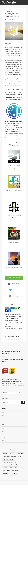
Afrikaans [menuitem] (5, 392)
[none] (11, 393)
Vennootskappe (13, 467)
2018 (3, 437)
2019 (3, 434)
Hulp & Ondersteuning (9, 459)
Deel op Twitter (15, 290)
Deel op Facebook (15, 283)
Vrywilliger (5, 473)
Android (11, 453)
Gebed (19, 456)
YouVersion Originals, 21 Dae (14, 168)
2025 (3, 415)
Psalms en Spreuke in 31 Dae (14, 267)
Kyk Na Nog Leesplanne (14, 277)
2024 (3, 418)
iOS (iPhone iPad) (7, 462)
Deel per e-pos (15, 296)
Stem (17, 465)
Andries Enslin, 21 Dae (14, 193)
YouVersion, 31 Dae (14, 270)
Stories (5, 467)
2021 (3, 428)
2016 (3, 444)
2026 (3, 412)
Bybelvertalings (19, 453)
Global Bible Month (18, 387)
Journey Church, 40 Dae (14, 220)
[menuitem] (7, 316)
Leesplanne (11, 336)
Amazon (5, 453)
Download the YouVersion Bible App (11, 381)
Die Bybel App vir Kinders (9, 456)
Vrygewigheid (6, 470)
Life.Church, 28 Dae (14, 245)
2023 (3, 421)
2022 (3, 425)
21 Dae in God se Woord (14, 165)
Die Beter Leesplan (14, 242)
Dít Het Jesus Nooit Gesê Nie (14, 190)
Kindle (15, 462)
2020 (3, 431)
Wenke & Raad (14, 473)
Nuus (17, 336)
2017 (3, 441)
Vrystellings (15, 470)
